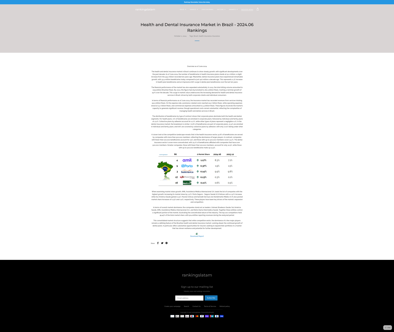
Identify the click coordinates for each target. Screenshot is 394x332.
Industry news (247, 9)
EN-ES (182, 9)
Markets (232, 9)
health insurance (205, 36)
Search (186, 306)
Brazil (196, 36)
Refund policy (225, 306)
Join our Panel (208, 9)
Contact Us (196, 306)
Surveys (193, 9)
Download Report (197, 236)
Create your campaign (172, 306)
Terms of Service (210, 306)
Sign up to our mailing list (197, 286)
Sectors (220, 9)
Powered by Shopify (207, 312)
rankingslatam (145, 9)
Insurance (216, 36)
